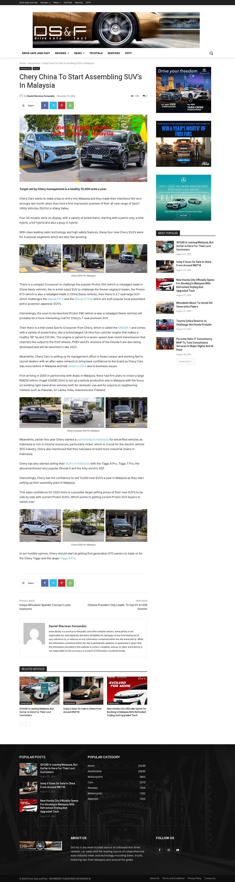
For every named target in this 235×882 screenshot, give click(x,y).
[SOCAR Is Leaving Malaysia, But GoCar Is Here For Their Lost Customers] (39, 691)
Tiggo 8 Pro (67, 558)
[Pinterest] (61, 105)
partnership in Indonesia (93, 439)
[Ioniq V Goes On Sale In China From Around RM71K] (83, 691)
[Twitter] (53, 105)
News (36, 68)
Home (22, 63)
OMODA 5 (124, 327)
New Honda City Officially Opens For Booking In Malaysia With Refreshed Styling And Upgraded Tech (126, 712)
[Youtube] (177, 849)
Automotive (34, 63)
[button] (211, 53)
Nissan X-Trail (84, 299)
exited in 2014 (77, 366)
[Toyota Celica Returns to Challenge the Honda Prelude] (165, 325)
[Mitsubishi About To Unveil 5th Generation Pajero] (165, 307)
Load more (184, 361)
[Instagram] (168, 849)
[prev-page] (21, 724)
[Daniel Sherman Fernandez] (21, 96)
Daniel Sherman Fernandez (41, 96)
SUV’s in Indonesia (78, 463)
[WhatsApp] (70, 105)
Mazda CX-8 (56, 299)
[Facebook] (44, 105)
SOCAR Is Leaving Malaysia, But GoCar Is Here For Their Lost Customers (36, 712)
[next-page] (27, 724)
